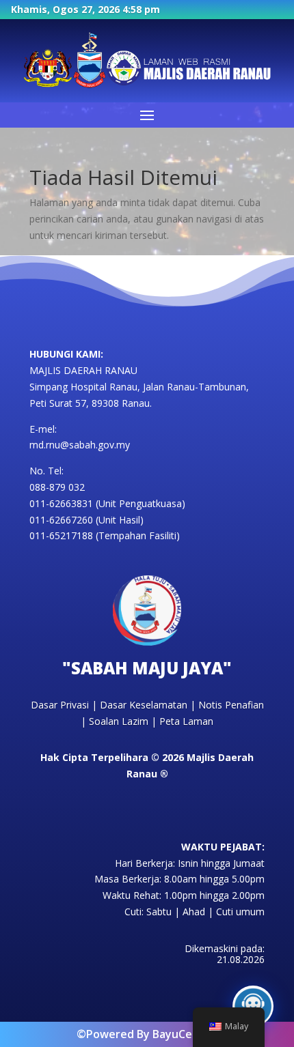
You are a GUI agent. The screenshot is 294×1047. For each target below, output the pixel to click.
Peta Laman (186, 721)
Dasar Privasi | (65, 704)
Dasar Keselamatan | (149, 704)
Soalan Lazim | (124, 721)
